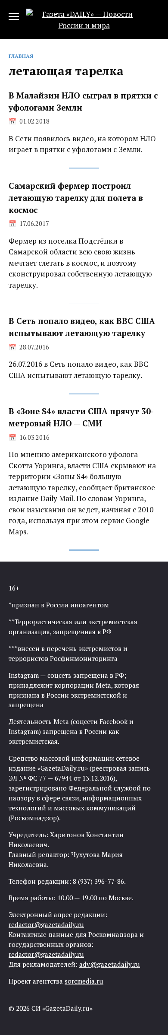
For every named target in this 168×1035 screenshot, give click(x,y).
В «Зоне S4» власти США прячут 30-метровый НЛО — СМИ (81, 417)
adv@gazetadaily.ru (109, 964)
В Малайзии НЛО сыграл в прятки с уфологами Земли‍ (83, 101)
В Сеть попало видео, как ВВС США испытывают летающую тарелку (82, 327)
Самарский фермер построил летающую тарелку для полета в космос (76, 198)
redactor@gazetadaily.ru (46, 924)
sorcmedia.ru (84, 981)
